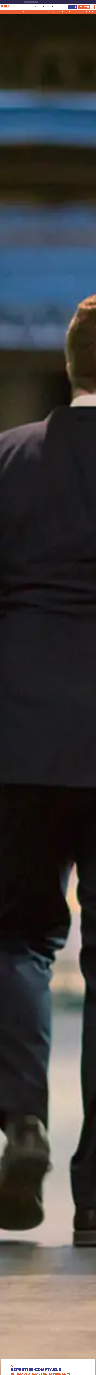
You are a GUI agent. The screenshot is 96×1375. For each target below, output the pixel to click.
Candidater (90, 12)
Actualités (54, 7)
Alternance (17, 2)
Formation (46, 2)
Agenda (71, 7)
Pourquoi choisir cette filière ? (34, 12)
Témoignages (53, 12)
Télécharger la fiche (74, 12)
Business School (31, 2)
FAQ (62, 12)
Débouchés (15, 12)
